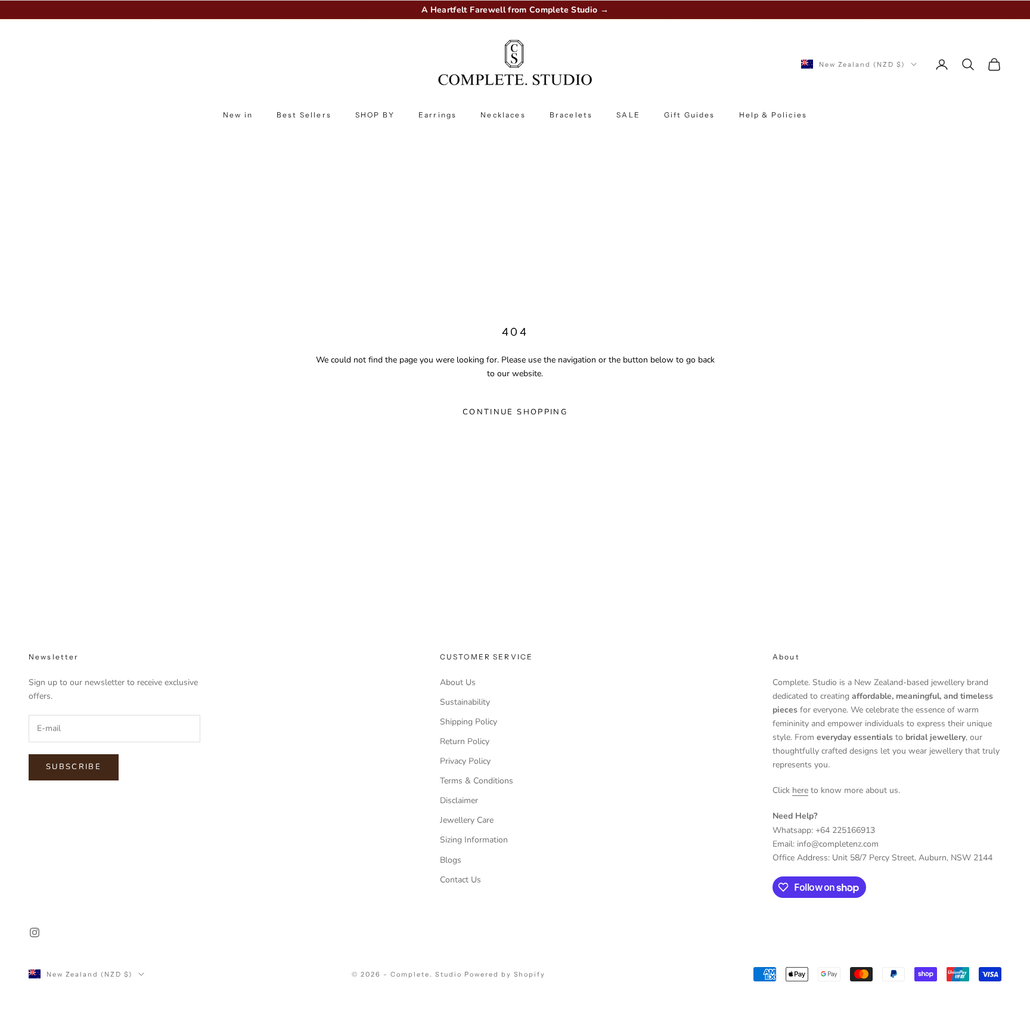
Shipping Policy (468, 721)
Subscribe (73, 766)
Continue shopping (515, 412)
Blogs (450, 860)
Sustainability (465, 702)
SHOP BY (375, 114)
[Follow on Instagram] (35, 932)
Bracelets (571, 114)
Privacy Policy (465, 761)
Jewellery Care (467, 820)
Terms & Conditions (476, 780)
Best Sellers (304, 114)
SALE (628, 114)
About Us (458, 682)
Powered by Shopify (505, 974)
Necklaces (502, 114)
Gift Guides (689, 114)
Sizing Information (474, 839)
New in (238, 114)
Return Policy (464, 741)
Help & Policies (773, 114)
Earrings (437, 114)
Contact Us (460, 879)
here (800, 790)
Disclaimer (459, 800)
